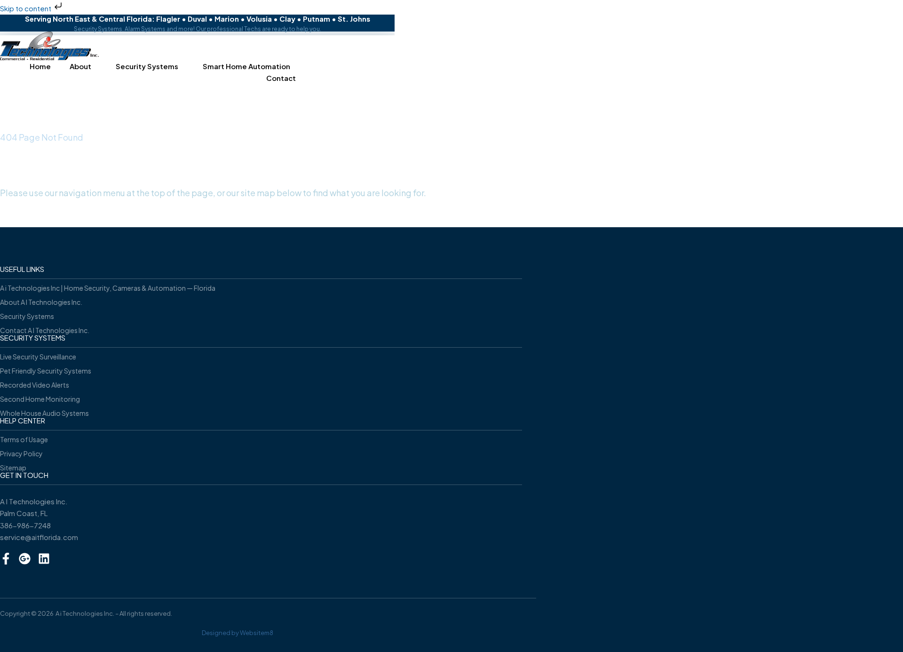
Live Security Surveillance (38, 356)
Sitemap (13, 467)
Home (40, 66)
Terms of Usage (24, 439)
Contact (281, 77)
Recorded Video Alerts (34, 385)
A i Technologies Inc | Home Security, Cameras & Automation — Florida (107, 288)
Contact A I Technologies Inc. (44, 330)
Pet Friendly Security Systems (45, 370)
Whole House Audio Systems (44, 413)
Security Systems (147, 66)
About (80, 66)
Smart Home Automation (246, 66)
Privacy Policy (21, 453)
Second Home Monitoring (40, 399)
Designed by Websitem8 (237, 632)
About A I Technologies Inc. (41, 302)
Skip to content (26, 8)
